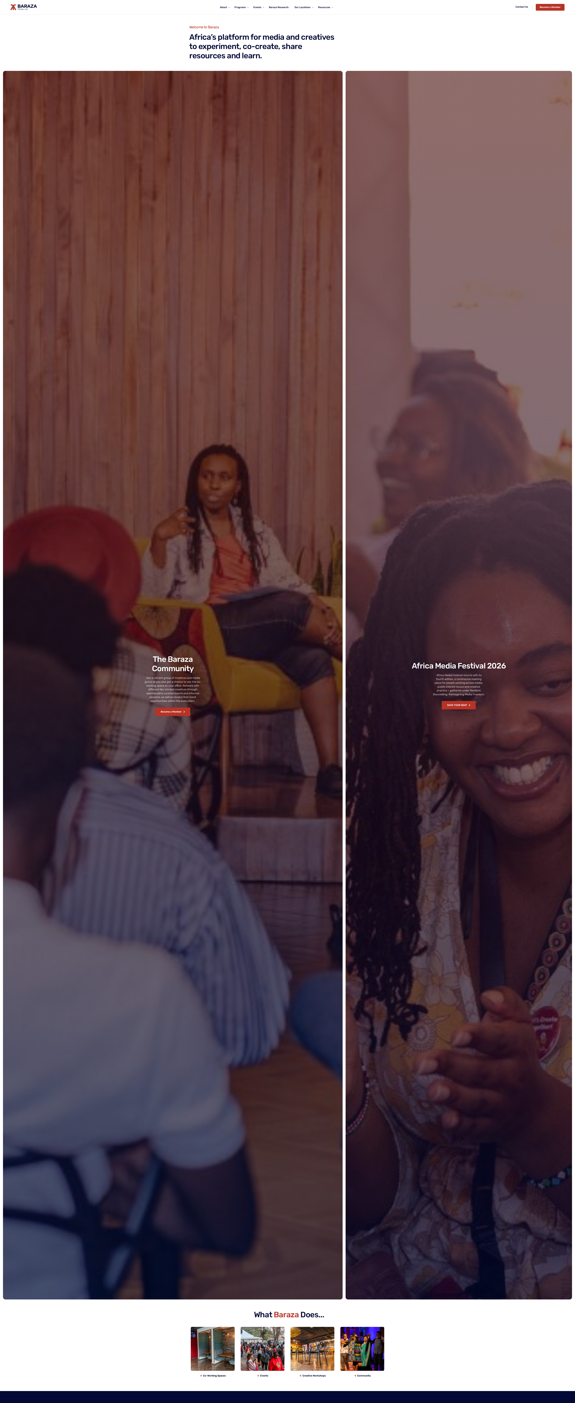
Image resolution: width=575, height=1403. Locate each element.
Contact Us (522, 6)
